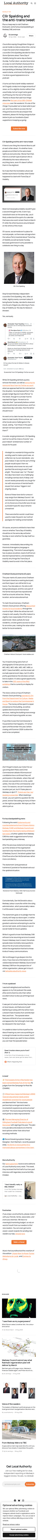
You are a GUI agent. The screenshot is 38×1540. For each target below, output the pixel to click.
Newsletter (6, 12)
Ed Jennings (13, 34)
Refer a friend (19, 1242)
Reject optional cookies (19, 1529)
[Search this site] (31, 3)
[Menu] (35, 3)
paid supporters (12, 1164)
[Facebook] (15, 1500)
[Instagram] (23, 1500)
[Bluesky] (19, 1500)
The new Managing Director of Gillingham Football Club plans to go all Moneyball (17, 1122)
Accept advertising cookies (19, 1535)
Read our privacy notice (11, 1524)
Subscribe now (19, 129)
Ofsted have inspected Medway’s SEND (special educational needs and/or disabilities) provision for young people (18, 1097)
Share (31, 36)
